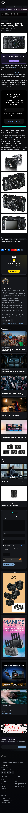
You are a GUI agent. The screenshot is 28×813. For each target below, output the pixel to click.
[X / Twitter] (3, 320)
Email (4, 539)
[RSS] (13, 772)
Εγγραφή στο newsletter (14, 121)
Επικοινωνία (5, 765)
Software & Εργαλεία (5, 802)
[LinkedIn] (12, 320)
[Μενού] (25, 2)
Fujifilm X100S (16, 67)
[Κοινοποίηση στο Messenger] (18, 250)
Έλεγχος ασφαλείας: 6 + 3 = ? (10, 552)
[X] (10, 772)
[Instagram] (9, 320)
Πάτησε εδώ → (14, 61)
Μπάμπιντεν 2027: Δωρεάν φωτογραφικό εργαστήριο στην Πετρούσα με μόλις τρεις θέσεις (13, 394)
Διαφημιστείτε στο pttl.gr (20, 783)
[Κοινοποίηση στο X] (5, 250)
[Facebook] (6, 320)
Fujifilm (4, 65)
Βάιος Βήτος (5, 28)
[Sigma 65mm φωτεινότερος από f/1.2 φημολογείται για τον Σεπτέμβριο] (14, 493)
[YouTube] (8, 772)
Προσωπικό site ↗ (20, 323)
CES (2, 239)
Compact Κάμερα (8, 239)
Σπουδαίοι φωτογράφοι (16, 6)
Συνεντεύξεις (4, 791)
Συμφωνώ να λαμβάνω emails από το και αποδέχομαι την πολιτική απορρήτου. (13, 115)
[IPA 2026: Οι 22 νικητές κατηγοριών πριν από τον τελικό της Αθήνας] (14, 338)
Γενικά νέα (3, 790)
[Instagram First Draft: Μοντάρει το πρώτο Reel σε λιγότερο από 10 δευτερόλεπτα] (14, 427)
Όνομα (5, 533)
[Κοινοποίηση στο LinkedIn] (9, 250)
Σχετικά (16, 781)
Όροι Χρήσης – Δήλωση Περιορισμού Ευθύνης (20, 785)
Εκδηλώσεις (3, 788)
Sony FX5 (8, 6)
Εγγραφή (22, 747)
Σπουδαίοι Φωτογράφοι (6, 798)
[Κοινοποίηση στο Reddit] (15, 250)
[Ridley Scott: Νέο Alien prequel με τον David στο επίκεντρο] (14, 361)
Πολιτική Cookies (18, 789)
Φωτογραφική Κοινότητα (6, 800)
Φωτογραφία (4, 20)
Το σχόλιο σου (6, 518)
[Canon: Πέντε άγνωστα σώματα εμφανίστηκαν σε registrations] (14, 449)
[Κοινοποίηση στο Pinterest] (12, 250)
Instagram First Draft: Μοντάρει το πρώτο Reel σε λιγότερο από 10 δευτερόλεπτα (14, 438)
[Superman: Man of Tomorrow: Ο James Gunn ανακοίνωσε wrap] (14, 405)
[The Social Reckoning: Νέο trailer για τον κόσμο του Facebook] (14, 471)
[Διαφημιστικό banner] (14, 14)
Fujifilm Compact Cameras (7, 241)
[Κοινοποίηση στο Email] (22, 250)
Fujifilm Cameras (22, 239)
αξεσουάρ (10, 137)
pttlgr (5, 115)
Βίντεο (2, 783)
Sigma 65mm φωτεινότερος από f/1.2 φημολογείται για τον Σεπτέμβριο (11, 504)
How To (2, 779)
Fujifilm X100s (17, 241)
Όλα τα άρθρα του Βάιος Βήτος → (9, 323)
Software (3, 786)
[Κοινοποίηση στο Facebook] (2, 250)
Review (17, 74)
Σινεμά (2, 785)
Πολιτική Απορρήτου (19, 788)
